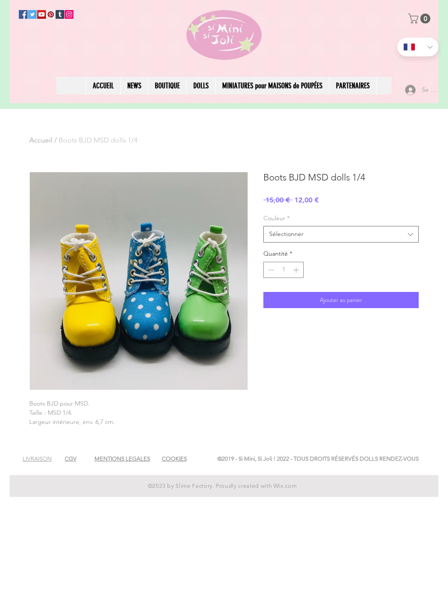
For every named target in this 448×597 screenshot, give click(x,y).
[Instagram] (69, 14)
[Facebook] (23, 14)
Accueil (40, 140)
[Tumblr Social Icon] (60, 14)
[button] (420, 19)
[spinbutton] (283, 270)
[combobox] (341, 234)
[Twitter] (32, 14)
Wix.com (285, 485)
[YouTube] (41, 14)
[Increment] (296, 270)
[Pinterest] (50, 14)
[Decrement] (270, 270)
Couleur (276, 218)
